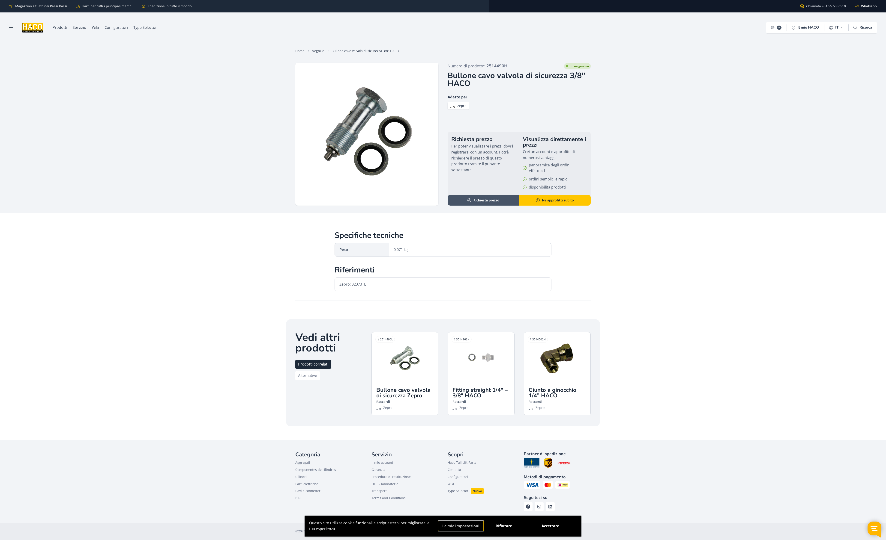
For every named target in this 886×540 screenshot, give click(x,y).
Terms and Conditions (388, 498)
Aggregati (302, 462)
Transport (379, 491)
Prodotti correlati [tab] (313, 364)
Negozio (318, 51)
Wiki (451, 484)
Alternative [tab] (307, 375)
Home (299, 51)
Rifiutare (504, 525)
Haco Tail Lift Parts (462, 462)
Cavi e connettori (308, 491)
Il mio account (382, 462)
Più (297, 498)
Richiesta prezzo (486, 200)
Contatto (454, 469)
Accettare (550, 525)
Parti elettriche (306, 484)
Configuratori (458, 477)
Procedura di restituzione (391, 477)
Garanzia (378, 469)
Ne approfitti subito (558, 200)
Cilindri (301, 477)
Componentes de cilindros (315, 469)
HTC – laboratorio (384, 484)
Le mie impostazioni (460, 525)
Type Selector (458, 491)
